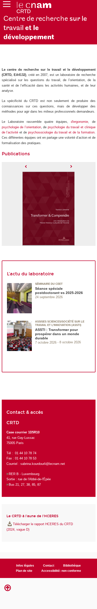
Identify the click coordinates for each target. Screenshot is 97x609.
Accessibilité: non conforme (61, 571)
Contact (48, 565)
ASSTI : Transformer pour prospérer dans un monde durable (57, 334)
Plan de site (24, 571)
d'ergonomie (79, 122)
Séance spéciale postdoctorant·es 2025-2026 (59, 291)
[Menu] (6, 5)
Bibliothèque (72, 565)
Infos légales (25, 565)
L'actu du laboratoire (30, 274)
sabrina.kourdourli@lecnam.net (42, 464)
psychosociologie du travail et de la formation (61, 132)
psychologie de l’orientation (21, 127)
